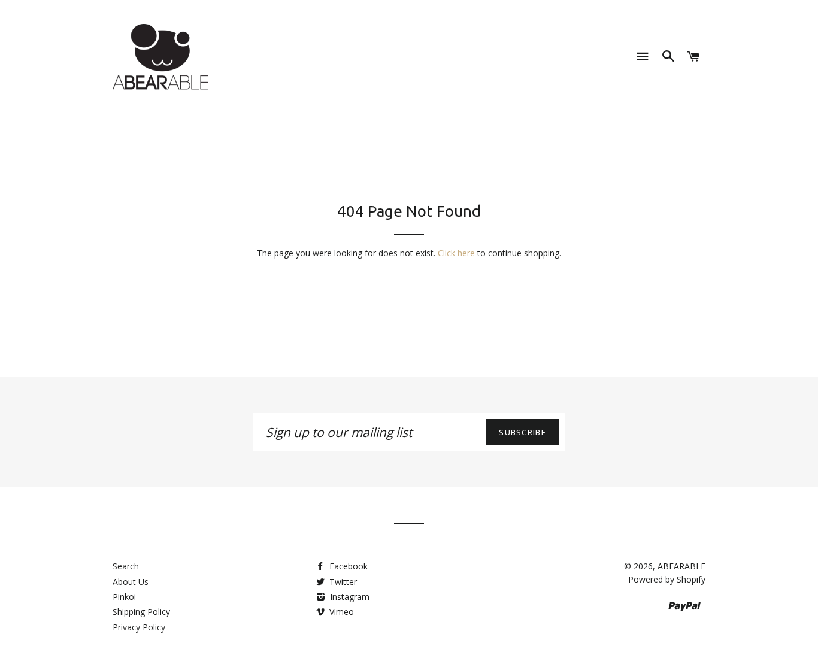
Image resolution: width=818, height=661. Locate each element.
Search (126, 566)
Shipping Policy (141, 611)
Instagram (348, 596)
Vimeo (340, 611)
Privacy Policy (139, 627)
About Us (131, 581)
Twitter (342, 581)
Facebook (347, 566)
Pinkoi (124, 596)
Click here (456, 253)
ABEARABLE (681, 566)
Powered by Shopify (666, 579)
